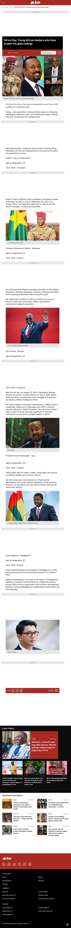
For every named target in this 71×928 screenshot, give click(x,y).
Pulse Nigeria (6, 907)
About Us (5, 892)
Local (11, 7)
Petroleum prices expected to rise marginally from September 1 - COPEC (58, 805)
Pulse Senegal (42, 907)
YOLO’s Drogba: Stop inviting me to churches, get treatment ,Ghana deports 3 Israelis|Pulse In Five (12, 781)
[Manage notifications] (67, 924)
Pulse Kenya (6, 911)
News (6, 7)
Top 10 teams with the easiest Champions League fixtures (22, 831)
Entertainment (6, 881)
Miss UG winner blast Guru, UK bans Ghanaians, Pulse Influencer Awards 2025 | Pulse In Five (34, 781)
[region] (35, 775)
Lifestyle (16, 813)
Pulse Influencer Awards (46, 898)
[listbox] (35, 775)
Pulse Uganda (6, 914)
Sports (15, 826)
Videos (49, 775)
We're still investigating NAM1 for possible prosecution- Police (57, 780)
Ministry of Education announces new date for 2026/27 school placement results (22, 806)
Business (41, 881)
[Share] (59, 52)
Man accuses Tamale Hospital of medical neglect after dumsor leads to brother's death (57, 832)
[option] (12, 776)
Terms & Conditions (8, 898)
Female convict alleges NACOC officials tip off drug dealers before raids (58, 819)
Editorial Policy (43, 895)
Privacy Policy (43, 892)
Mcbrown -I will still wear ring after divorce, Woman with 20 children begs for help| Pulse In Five (44, 746)
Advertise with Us (8, 895)
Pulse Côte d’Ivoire (44, 911)
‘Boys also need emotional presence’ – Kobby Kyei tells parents (22, 819)
